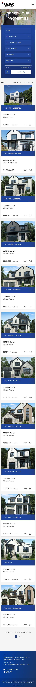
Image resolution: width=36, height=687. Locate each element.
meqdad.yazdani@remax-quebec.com (18, 664)
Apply (19, 72)
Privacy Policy (8, 682)
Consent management (27, 682)
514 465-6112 (10, 662)
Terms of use (16, 682)
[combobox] (18, 30)
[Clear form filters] (7, 72)
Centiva (21, 684)
